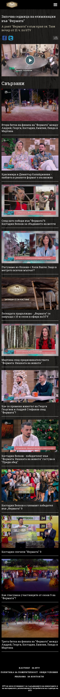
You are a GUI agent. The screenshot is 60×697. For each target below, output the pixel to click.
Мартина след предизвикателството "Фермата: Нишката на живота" (25, 361)
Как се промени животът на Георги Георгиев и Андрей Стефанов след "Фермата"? (24, 409)
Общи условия (48, 672)
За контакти (35, 676)
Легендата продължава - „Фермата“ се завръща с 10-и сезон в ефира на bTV (26, 315)
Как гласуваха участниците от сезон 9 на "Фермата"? (28, 597)
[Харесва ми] (54, 38)
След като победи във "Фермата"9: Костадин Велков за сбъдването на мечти (29, 222)
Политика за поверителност (19, 672)
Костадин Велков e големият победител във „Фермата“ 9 (27, 507)
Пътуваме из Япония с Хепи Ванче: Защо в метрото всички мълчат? (29, 269)
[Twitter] (11, 38)
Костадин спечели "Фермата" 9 (21, 551)
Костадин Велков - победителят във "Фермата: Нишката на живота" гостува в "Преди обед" (28, 459)
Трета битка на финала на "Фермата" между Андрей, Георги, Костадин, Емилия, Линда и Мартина (30, 644)
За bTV (36, 667)
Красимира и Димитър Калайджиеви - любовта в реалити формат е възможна (27, 176)
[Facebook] (4, 38)
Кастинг (24, 667)
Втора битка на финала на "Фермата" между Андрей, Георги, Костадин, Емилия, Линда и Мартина (30, 128)
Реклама (20, 676)
